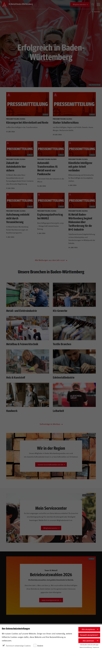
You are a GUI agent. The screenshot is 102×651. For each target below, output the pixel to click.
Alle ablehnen (88, 640)
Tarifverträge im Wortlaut (50, 424)
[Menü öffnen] (98, 4)
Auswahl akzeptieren (88, 635)
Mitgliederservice (50, 528)
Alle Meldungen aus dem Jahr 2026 (50, 260)
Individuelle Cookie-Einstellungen (89, 645)
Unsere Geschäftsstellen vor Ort (50, 464)
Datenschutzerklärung (86, 647)
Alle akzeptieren (88, 629)
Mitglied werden (79, 4)
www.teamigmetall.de (50, 600)
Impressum (96, 647)
